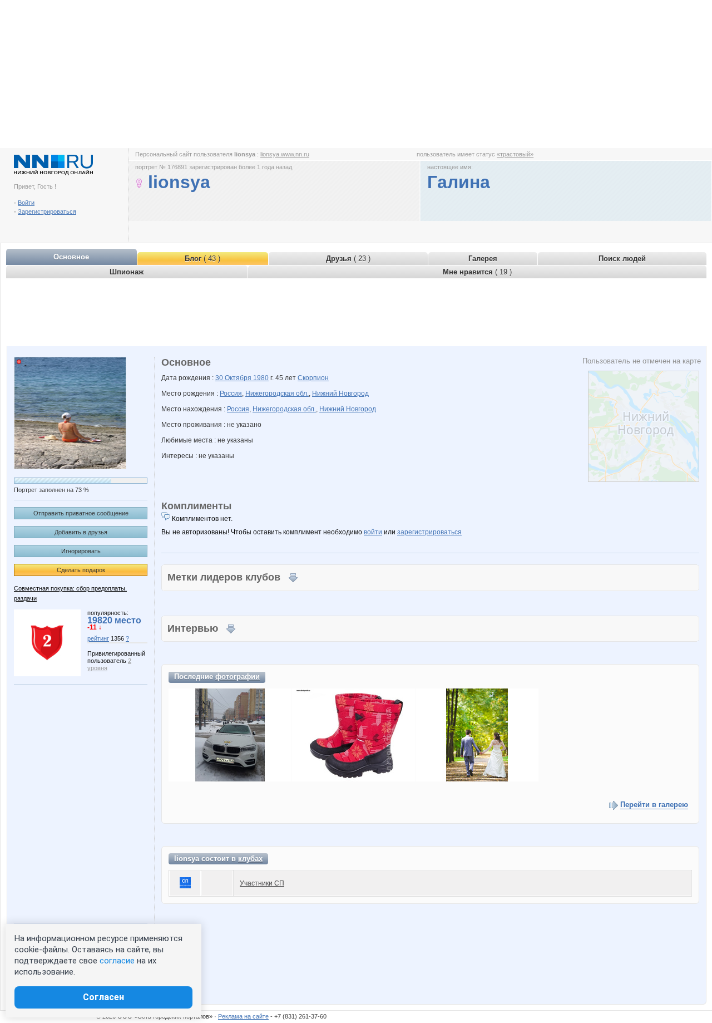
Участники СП (262, 883)
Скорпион (313, 378)
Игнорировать (81, 551)
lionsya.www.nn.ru (284, 154)
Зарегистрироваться (47, 211)
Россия (231, 393)
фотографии (237, 676)
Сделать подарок (81, 570)
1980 (261, 378)
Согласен (103, 997)
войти (373, 532)
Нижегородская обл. (277, 393)
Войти (26, 202)
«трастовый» (515, 154)
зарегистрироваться (429, 532)
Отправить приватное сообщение (80, 513)
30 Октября (234, 378)
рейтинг (98, 638)
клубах (250, 858)
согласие (117, 961)
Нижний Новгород (340, 393)
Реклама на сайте (243, 1016)
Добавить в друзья (81, 532)
